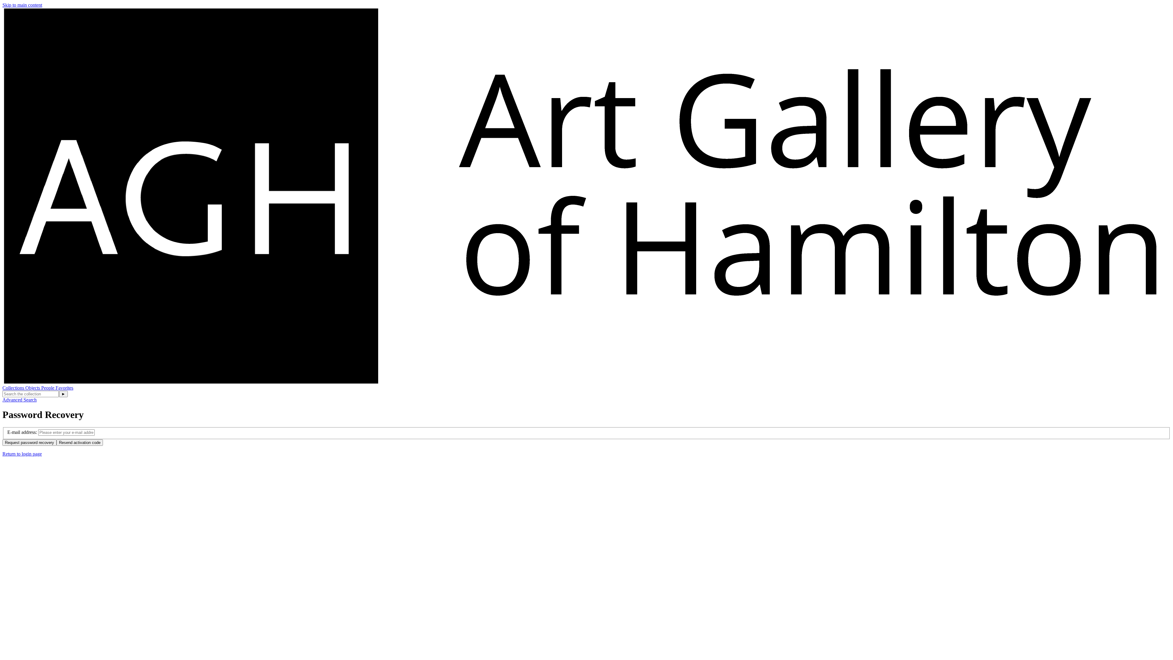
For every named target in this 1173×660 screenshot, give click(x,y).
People (48, 388)
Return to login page (22, 454)
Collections (13, 388)
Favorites (64, 388)
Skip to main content (22, 5)
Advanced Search (19, 399)
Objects (33, 388)
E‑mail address (21, 432)
